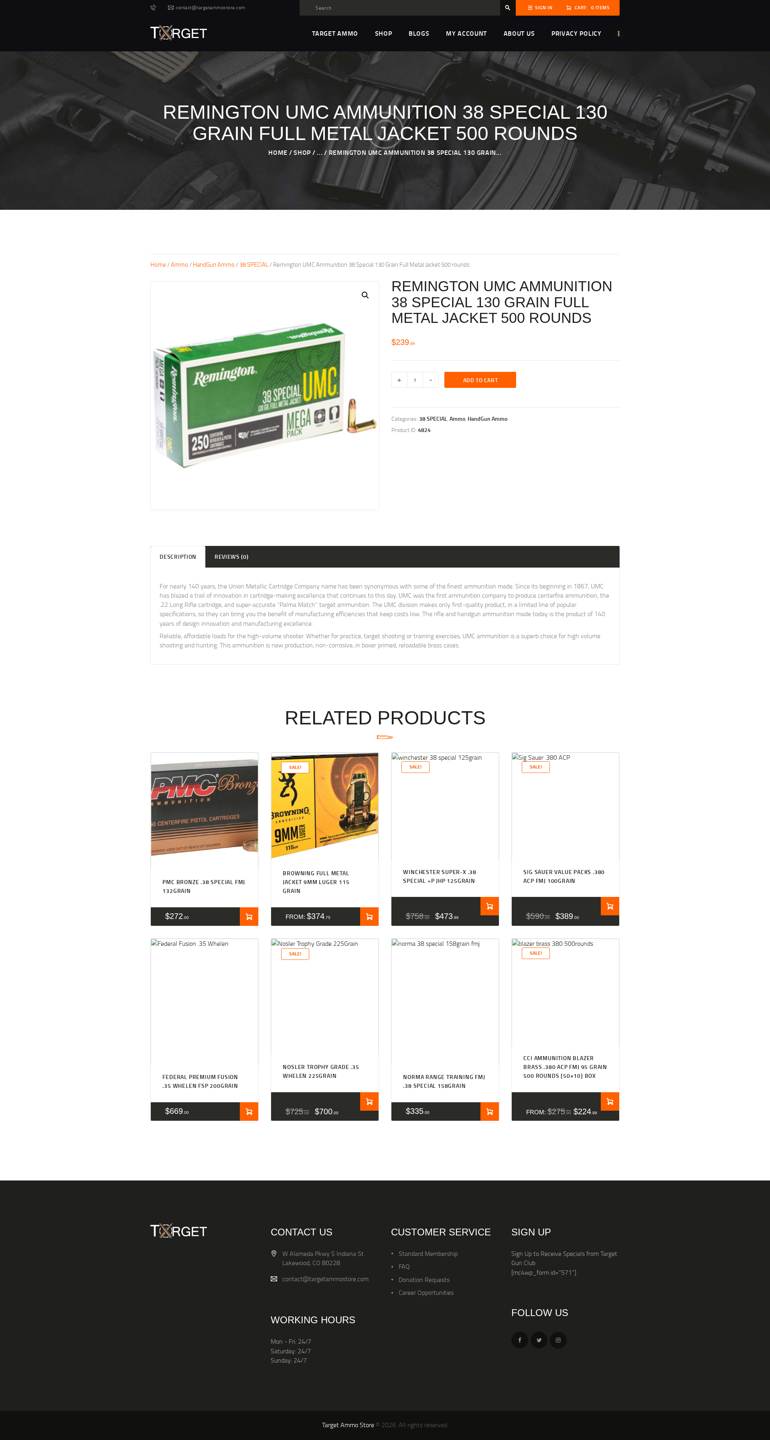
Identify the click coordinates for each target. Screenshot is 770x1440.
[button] (365, 295)
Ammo (179, 264)
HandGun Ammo (214, 264)
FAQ (404, 1266)
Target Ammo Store (348, 1424)
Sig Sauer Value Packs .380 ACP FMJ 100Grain (564, 876)
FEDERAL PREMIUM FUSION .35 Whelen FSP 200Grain (200, 1081)
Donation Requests (424, 1279)
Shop (302, 152)
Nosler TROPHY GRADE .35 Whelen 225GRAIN (321, 1071)
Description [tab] (178, 556)
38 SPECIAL (253, 264)
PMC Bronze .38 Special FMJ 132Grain (203, 886)
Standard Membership (428, 1253)
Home (277, 152)
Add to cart (480, 380)
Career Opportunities (426, 1292)
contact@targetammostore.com (325, 1278)
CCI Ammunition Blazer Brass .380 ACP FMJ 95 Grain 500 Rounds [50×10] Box (565, 1067)
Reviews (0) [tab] (232, 556)
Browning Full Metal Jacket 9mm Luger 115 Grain (316, 882)
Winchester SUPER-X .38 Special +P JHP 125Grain (439, 876)
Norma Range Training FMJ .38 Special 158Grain (444, 1081)
